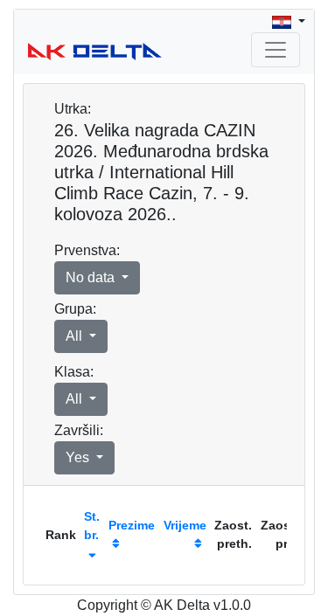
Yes (79, 457)
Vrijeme (185, 525)
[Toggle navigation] (275, 49)
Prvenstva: (87, 250)
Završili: (78, 430)
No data (92, 277)
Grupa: (75, 308)
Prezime (131, 525)
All (76, 336)
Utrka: (72, 108)
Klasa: (74, 371)
